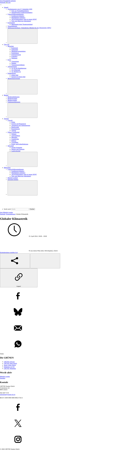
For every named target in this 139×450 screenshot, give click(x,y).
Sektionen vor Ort (9, 367)
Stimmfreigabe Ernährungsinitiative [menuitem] (21, 12)
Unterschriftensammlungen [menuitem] (16, 14)
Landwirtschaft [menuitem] (15, 151)
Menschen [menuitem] (11, 46)
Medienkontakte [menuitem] (12, 98)
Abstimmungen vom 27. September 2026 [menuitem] (20, 9)
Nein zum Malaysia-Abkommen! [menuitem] (21, 21)
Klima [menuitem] (13, 122)
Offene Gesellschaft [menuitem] (13, 132)
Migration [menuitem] (14, 137)
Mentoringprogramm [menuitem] (14, 78)
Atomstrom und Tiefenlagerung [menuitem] (20, 125)
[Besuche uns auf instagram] (69, 439)
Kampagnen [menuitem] (11, 22)
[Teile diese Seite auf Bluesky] (69, 312)
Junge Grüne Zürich (10, 365)
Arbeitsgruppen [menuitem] (12, 66)
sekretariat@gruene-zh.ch (7, 394)
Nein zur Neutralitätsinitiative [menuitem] (20, 11)
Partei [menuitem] (9, 60)
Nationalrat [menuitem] (14, 49)
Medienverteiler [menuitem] (12, 100)
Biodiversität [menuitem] (15, 127)
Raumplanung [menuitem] (15, 129)
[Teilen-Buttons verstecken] (45, 260)
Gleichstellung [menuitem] (15, 135)
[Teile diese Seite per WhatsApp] (69, 344)
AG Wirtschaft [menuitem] (15, 70)
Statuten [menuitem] (13, 63)
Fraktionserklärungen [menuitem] (14, 102)
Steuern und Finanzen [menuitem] (17, 149)
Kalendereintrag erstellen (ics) (9, 252)
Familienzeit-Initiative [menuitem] (17, 16)
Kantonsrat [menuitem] (14, 48)
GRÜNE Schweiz (9, 362)
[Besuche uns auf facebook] (69, 407)
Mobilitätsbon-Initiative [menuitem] (18, 17)
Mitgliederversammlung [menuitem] (18, 51)
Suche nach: (7, 209)
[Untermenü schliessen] (22, 36)
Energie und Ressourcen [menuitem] (18, 124)
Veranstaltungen (10, 214)
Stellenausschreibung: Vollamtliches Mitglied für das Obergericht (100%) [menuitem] (29, 28)
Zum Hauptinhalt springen (8, 1)
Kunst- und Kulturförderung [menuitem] (19, 144)
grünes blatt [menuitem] (14, 75)
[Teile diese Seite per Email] (69, 328)
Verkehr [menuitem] (13, 130)
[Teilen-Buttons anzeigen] (15, 260)
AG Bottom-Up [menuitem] (16, 71)
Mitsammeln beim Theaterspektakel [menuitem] (22, 24)
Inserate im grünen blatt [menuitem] (18, 77)
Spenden (2, 378)
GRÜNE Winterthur (10, 368)
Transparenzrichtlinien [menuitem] (18, 65)
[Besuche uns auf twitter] (69, 423)
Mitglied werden (5, 376)
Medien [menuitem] (6, 95)
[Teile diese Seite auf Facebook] (69, 296)
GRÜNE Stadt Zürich (10, 363)
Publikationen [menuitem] (12, 73)
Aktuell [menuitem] (6, 7)
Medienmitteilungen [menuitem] (13, 97)
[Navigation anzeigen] (1, 4)
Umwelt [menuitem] (10, 120)
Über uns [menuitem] (6, 44)
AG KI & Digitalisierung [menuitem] (18, 68)
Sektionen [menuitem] (14, 58)
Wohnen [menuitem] (13, 134)
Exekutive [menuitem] (14, 56)
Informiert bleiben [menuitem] (13, 179)
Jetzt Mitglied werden (6, 212)
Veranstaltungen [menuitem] (12, 26)
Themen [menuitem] (6, 118)
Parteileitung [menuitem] (15, 53)
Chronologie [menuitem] (15, 61)
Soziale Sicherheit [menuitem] (16, 147)
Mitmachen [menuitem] (7, 167)
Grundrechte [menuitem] (15, 139)
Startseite (2, 214)
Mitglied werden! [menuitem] (13, 178)
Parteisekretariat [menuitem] (16, 54)
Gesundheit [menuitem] (14, 142)
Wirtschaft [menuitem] (11, 146)
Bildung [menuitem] (13, 141)
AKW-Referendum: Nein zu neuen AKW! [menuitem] (24, 19)
